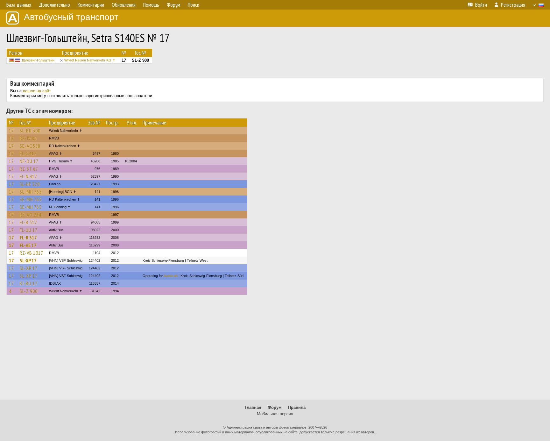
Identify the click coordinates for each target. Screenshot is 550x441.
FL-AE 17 (28, 245)
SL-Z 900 (29, 291)
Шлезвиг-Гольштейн (38, 60)
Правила (297, 407)
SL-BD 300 (30, 130)
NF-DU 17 (29, 161)
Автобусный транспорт (71, 17)
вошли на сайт (37, 91)
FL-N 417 (28, 176)
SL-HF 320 (30, 184)
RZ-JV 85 (28, 138)
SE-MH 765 (31, 191)
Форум (275, 407)
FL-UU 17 (29, 230)
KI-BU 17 (29, 283)
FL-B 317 (28, 222)
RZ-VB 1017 (31, 253)
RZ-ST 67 (29, 169)
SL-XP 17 (28, 260)
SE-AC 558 (30, 146)
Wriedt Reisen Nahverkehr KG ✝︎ (89, 60)
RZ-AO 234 (30, 214)
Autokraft (171, 276)
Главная (253, 407)
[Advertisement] (275, 350)
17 (11, 130)
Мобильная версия (275, 413)
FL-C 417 (28, 153)
